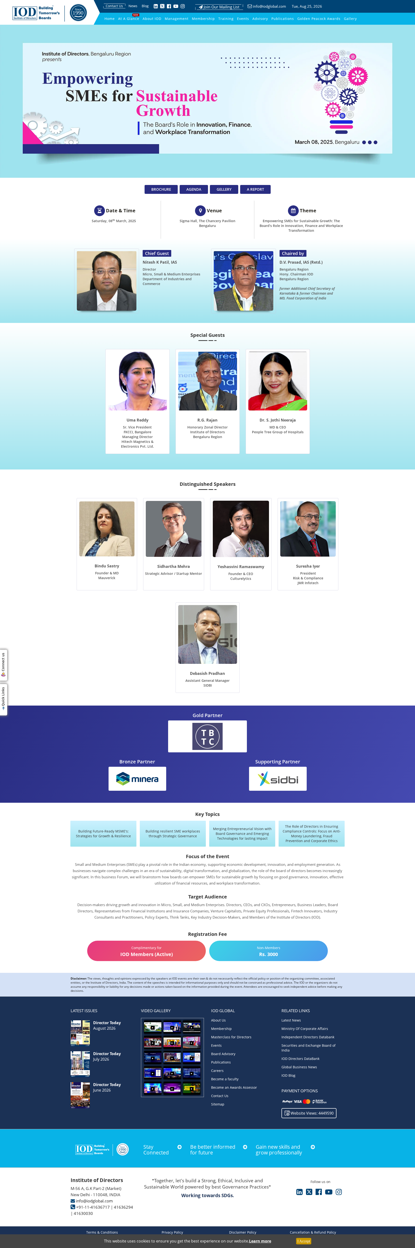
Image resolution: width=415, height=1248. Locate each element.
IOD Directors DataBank (300, 1058)
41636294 (123, 1207)
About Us (218, 1020)
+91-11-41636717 (93, 1207)
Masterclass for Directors (231, 1037)
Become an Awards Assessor (234, 1087)
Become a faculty (224, 1079)
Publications (282, 18)
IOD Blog (288, 1075)
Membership (203, 18)
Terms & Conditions (102, 1232)
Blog (145, 6)
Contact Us (114, 6)
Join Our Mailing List (221, 7)
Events (243, 18)
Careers (217, 1070)
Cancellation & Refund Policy (313, 1232)
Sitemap (217, 1104)
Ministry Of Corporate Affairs (304, 1028)
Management (177, 18)
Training (226, 18)
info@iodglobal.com (269, 6)
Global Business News (299, 1067)
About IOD (152, 18)
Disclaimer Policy (242, 1232)
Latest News (291, 1020)
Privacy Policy (172, 1232)
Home (109, 18)
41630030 (83, 1213)
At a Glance (128, 18)
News (132, 6)
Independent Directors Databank (307, 1037)
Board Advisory (223, 1054)
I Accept (303, 1241)
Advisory (260, 18)
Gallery (350, 18)
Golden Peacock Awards (319, 18)
